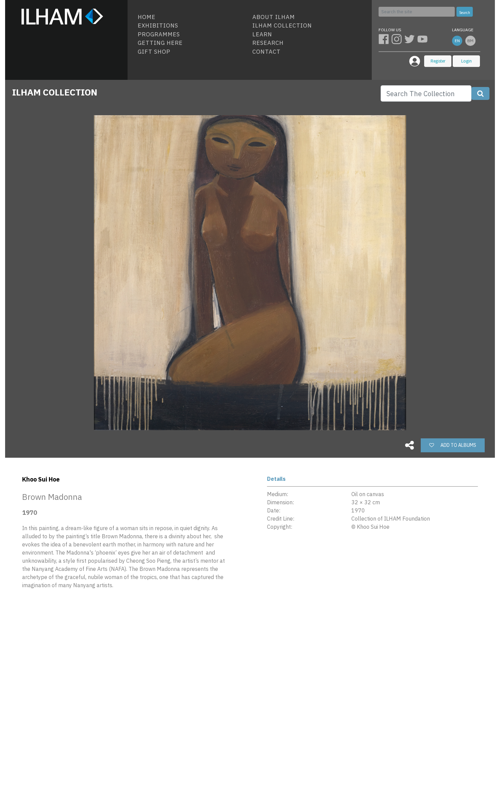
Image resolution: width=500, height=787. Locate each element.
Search (464, 12)
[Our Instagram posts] (397, 38)
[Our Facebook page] (385, 38)
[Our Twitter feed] (410, 38)
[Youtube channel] (423, 38)
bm (470, 40)
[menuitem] (192, 17)
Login (466, 61)
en (457, 40)
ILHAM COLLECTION (54, 92)
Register (438, 61)
